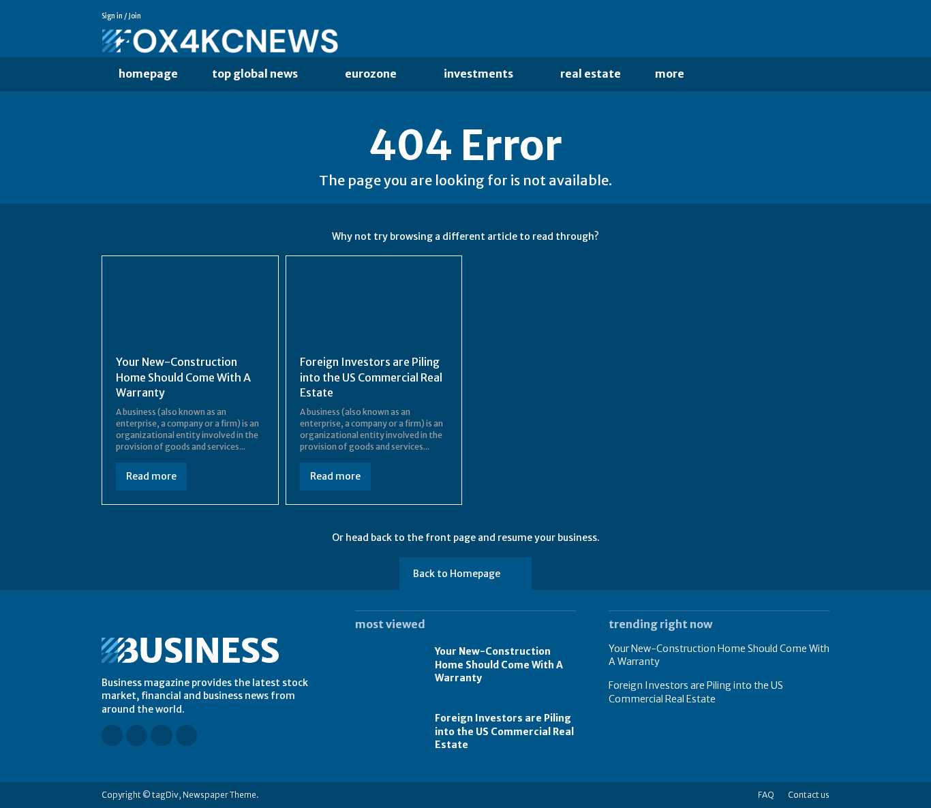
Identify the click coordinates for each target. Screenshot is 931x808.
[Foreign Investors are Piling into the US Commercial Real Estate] (374, 307)
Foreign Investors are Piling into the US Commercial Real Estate (371, 377)
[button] (729, 74)
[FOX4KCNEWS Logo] (339, 41)
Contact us (808, 795)
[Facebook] (766, 16)
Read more (151, 476)
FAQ (766, 795)
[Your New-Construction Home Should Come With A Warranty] (190, 307)
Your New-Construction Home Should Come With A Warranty (183, 377)
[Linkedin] (804, 16)
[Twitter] (823, 16)
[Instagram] (785, 16)
